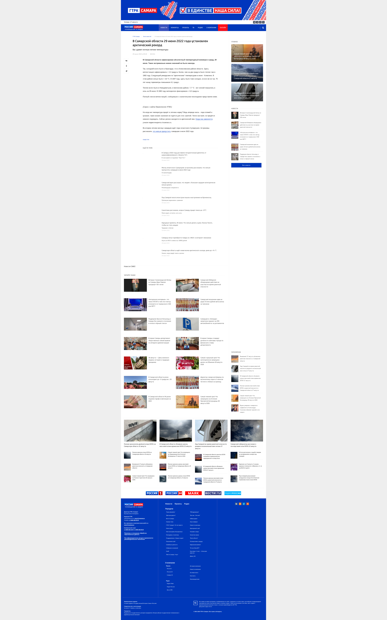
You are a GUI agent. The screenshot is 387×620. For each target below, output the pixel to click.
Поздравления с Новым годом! (174, 538)
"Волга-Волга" (194, 538)
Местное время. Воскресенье (174, 531)
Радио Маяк (170, 583)
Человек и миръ (194, 531)
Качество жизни (194, 535)
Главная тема (169, 521)
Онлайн (223, 28)
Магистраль (169, 528)
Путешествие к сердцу (196, 541)
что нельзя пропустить (162, 131)
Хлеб (167, 551)
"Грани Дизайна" (170, 512)
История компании (195, 566)
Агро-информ (194, 521)
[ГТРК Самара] (133, 28)
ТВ (193, 28)
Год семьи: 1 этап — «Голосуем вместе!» (198, 552)
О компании (211, 28)
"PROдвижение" (194, 512)
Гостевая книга (194, 572)
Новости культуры (195, 525)
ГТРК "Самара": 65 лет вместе (174, 525)
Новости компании (195, 569)
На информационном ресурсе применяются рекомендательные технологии (138, 538)
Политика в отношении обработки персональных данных (135, 533)
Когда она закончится (204, 119)
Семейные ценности (171, 544)
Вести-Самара (170, 518)
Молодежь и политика (172, 535)
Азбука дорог (193, 518)
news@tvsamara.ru (140, 518)
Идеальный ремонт (195, 544)
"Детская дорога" (171, 515)
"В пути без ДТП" (194, 548)
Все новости (246, 165)
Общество (146, 139)
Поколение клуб (170, 541)
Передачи (169, 509)
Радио (200, 28)
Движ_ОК (193, 556)
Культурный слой (195, 528)
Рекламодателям (194, 579)
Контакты (193, 575)
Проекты (185, 28)
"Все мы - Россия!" (195, 515)
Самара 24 (170, 575)
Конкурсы (175, 28)
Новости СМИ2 (129, 266)
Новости (164, 28)
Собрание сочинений (172, 548)
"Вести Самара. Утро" (172, 554)
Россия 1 (169, 568)
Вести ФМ (170, 590)
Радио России (171, 586)
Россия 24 (170, 571)
